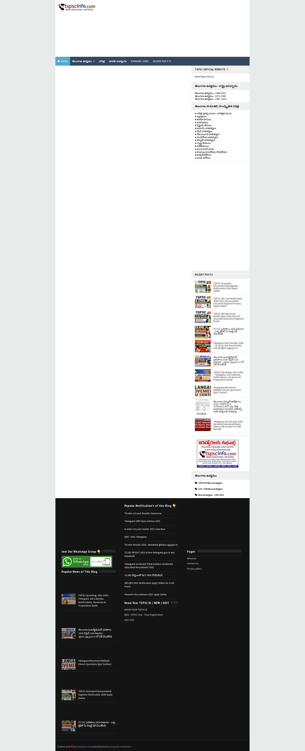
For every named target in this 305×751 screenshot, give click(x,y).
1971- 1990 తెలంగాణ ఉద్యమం (210, 489)
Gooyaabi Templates (120, 746)
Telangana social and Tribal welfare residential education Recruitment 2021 (148, 565)
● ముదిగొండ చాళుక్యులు (206, 137)
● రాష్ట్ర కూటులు (203, 143)
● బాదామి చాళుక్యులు (205, 128)
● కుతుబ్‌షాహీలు (203, 154)
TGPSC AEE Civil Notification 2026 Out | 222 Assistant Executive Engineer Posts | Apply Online (227, 302)
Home (64, 61)
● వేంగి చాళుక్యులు (204, 131)
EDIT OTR (129, 620)
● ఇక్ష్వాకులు (201, 116)
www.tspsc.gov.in (204, 76)
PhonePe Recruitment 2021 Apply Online (145, 594)
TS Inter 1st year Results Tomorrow (142, 513)
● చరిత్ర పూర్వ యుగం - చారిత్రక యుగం (213, 113)
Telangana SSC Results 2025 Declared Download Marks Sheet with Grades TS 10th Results (228, 425)
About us (191, 558)
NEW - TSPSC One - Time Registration (143, 614)
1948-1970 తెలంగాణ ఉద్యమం (210, 483)
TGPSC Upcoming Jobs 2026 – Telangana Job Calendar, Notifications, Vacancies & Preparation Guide (228, 376)
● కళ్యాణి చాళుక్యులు (205, 140)
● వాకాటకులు (201, 122)
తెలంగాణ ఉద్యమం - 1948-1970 (210, 93)
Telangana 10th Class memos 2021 (142, 521)
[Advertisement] (183, 28)
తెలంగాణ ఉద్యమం (82, 61)
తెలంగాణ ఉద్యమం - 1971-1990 (210, 96)
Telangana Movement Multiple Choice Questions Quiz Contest (227, 390)
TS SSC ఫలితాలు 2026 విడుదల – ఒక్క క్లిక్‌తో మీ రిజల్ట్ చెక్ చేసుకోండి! (228, 331)
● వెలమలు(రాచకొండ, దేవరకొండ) (211, 152)
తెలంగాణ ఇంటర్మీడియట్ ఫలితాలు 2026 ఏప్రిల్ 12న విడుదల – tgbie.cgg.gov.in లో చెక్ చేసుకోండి (228, 360)
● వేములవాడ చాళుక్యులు (207, 134)
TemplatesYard (84, 746)
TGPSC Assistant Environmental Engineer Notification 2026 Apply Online (225, 287)
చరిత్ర (102, 61)
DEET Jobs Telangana (135, 536)
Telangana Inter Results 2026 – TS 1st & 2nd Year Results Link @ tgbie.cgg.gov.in (228, 345)
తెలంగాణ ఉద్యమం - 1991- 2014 (210, 99)
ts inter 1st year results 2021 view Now (144, 529)
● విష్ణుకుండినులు (203, 125)
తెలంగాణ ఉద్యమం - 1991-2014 (211, 495)
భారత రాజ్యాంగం (118, 61)
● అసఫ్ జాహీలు (203, 157)
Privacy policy (194, 568)
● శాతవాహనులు (203, 119)
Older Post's (162, 61)
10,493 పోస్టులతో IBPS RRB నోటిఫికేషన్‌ (143, 575)
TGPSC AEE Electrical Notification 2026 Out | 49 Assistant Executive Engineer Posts (228, 317)
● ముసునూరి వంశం (204, 149)
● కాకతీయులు (202, 146)
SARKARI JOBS (140, 61)
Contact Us (193, 563)
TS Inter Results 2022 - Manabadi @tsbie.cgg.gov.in (151, 544)
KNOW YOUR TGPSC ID (135, 609)
